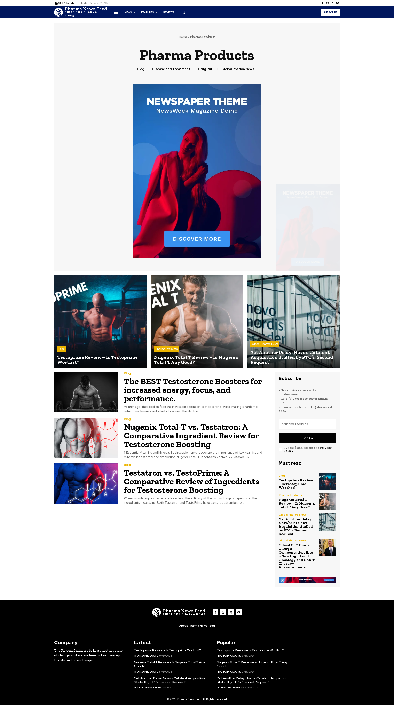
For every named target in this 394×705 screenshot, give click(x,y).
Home (183, 37)
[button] (183, 12)
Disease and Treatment (171, 69)
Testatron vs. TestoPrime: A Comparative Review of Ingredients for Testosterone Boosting (191, 481)
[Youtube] (337, 3)
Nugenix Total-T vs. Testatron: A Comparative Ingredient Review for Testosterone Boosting (191, 435)
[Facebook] (322, 3)
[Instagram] (327, 3)
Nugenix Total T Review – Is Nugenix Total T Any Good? (297, 503)
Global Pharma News (237, 69)
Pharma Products (167, 349)
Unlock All (307, 438)
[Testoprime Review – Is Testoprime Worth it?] (100, 321)
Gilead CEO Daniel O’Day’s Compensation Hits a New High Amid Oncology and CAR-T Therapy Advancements (297, 556)
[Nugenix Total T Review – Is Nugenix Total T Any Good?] (197, 321)
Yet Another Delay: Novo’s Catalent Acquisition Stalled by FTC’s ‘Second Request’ (296, 526)
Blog (140, 69)
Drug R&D (206, 69)
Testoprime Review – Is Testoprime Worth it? (296, 484)
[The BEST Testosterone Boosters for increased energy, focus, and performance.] (86, 392)
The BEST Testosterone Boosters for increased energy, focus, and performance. (193, 390)
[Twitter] (332, 3)
